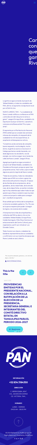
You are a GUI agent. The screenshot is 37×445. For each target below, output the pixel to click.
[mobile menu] (34, 2)
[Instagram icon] (20, 438)
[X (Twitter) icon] (16, 438)
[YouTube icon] (18, 438)
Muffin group (24, 433)
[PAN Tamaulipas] (3, 2)
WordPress (29, 435)
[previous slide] (23, 272)
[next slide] (30, 272)
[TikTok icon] (22, 438)
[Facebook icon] (15, 438)
